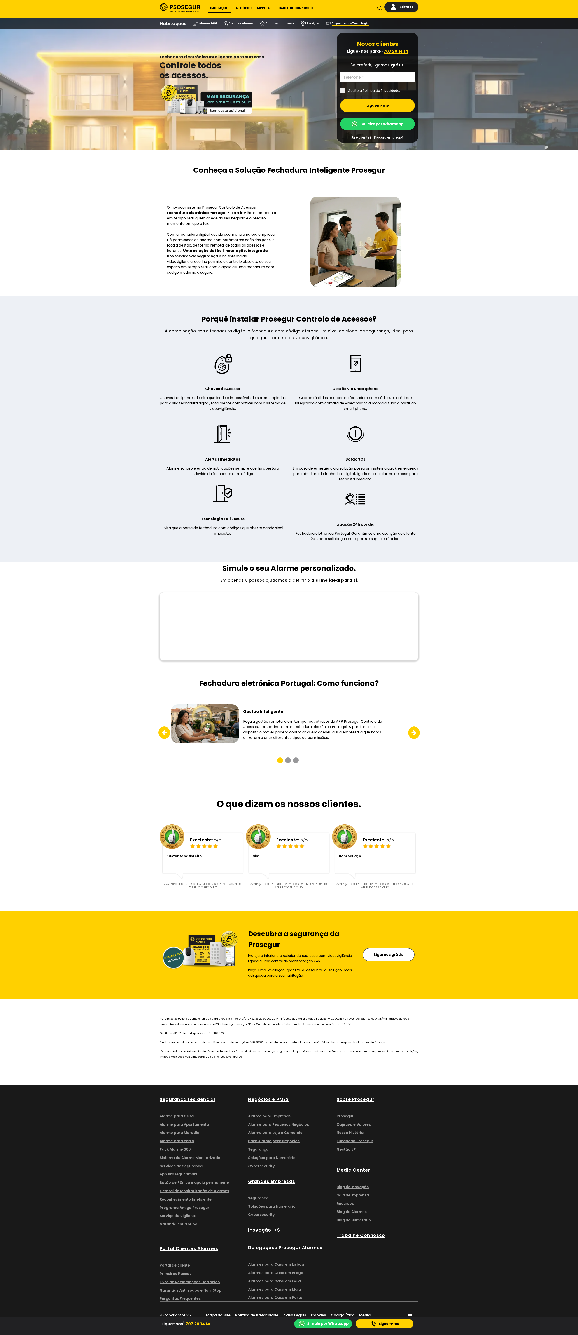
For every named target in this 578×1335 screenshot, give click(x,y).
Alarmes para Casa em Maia (274, 1289)
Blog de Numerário (354, 1220)
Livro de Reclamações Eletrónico (190, 1282)
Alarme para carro (177, 1141)
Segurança (258, 1149)
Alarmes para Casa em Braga (275, 1272)
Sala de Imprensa (353, 1195)
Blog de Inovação (353, 1186)
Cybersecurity (261, 1166)
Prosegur (345, 1116)
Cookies (318, 1315)
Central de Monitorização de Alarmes (194, 1191)
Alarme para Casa (177, 1116)
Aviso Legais (294, 1315)
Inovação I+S (264, 1230)
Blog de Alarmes (352, 1211)
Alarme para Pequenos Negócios (278, 1124)
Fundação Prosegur (355, 1141)
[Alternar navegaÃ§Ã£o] (378, 9)
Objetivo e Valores (354, 1124)
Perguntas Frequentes (180, 1298)
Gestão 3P (346, 1149)
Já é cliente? (361, 137)
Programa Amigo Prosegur (184, 1207)
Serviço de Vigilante (178, 1215)
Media (365, 1315)
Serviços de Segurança (181, 1166)
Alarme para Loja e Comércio (275, 1132)
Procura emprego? (389, 137)
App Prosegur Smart (178, 1174)
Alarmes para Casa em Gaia (274, 1281)
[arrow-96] (161, 733)
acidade (392, 90)
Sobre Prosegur (355, 1099)
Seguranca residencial (187, 1099)
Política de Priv (374, 90)
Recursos (345, 1203)
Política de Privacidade (256, 1315)
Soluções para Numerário (272, 1157)
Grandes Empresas (271, 1181)
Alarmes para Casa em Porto (275, 1297)
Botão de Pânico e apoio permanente (194, 1182)
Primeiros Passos (175, 1273)
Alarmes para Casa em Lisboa (276, 1264)
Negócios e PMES (268, 1099)
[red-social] (410, 1315)
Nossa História (350, 1132)
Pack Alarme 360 (175, 1149)
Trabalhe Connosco (361, 1235)
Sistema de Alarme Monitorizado (190, 1157)
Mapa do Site (218, 1315)
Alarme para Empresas (269, 1116)
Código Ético (342, 1315)
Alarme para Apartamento (184, 1124)
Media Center (353, 1170)
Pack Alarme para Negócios (274, 1141)
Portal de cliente (175, 1265)
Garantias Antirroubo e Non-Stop (190, 1290)
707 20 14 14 (396, 51)
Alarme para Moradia (179, 1132)
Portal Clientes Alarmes (189, 1248)
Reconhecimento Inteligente (186, 1199)
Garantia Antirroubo (178, 1224)
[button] (219, 8)
